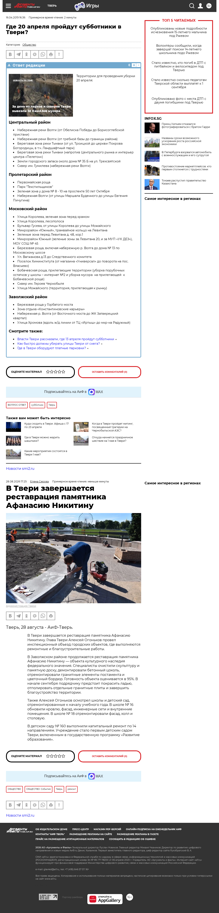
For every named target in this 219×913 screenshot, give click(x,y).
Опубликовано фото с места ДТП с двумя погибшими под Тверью (179, 100)
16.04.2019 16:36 (15, 17)
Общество (29, 44)
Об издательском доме (51, 829)
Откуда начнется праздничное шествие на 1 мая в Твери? (112, 439)
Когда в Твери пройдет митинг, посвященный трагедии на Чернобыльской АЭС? (112, 427)
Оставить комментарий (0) (109, 372)
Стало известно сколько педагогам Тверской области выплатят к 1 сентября (179, 83)
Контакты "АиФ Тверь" (50, 834)
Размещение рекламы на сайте (91, 834)
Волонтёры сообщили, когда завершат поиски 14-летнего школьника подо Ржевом (178, 49)
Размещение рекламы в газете (138, 834)
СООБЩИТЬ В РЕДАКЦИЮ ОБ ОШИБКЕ (132, 839)
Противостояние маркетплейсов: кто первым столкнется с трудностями (187, 168)
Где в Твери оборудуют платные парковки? (51, 348)
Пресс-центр (80, 829)
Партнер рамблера (72, 897)
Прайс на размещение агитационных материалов (70, 839)
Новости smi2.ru (20, 469)
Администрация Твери (21, 606)
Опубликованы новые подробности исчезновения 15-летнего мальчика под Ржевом (179, 32)
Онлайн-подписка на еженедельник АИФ (154, 829)
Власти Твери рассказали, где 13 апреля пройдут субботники (65, 339)
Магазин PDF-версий (107, 829)
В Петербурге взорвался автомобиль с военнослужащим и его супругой (187, 154)
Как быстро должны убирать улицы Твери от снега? (58, 344)
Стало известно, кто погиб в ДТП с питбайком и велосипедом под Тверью (179, 66)
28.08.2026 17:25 (16, 481)
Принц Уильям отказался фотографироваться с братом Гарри (186, 126)
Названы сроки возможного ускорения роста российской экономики (181, 141)
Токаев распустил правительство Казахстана (184, 182)
